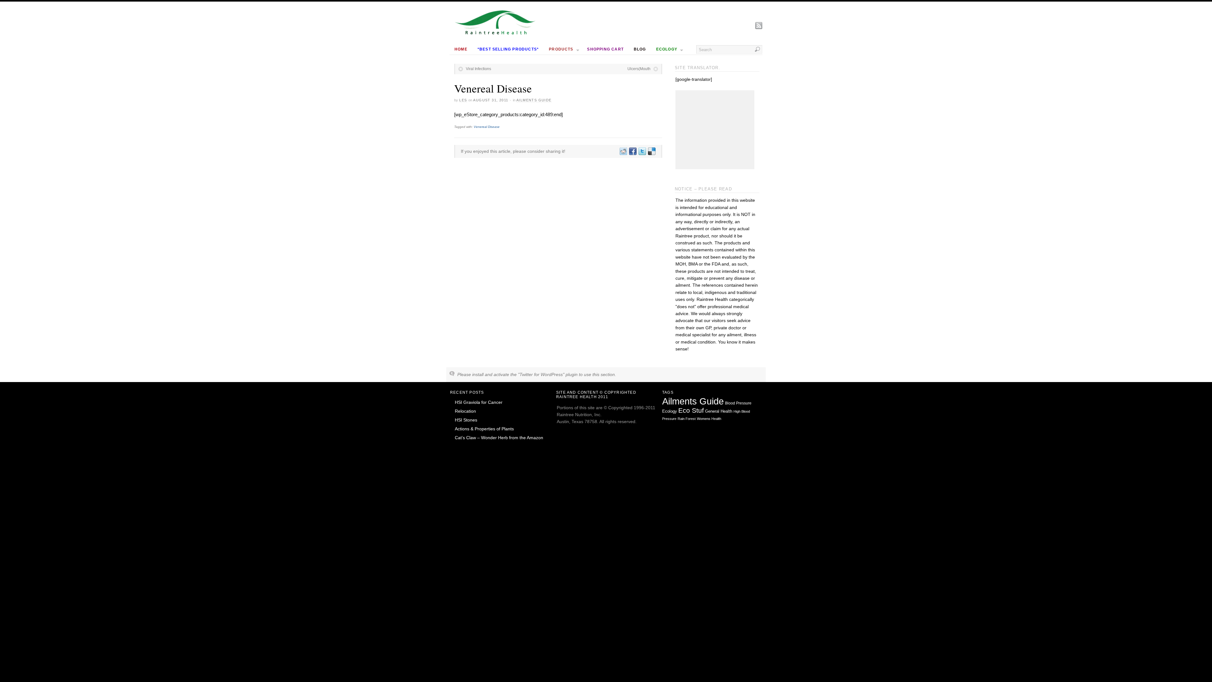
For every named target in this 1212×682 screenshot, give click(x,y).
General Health (718, 411)
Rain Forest (687, 419)
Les (463, 100)
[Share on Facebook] (632, 151)
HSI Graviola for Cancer (478, 402)
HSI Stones (466, 419)
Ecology (669, 411)
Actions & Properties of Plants (484, 428)
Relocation (465, 411)
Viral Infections (478, 69)
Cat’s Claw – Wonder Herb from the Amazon (499, 437)
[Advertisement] (714, 129)
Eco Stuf (691, 410)
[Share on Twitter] (642, 151)
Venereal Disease (487, 127)
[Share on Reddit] (623, 151)
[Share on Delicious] (651, 151)
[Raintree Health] (495, 32)
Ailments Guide (534, 100)
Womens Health (709, 419)
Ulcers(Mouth (639, 69)
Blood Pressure (738, 403)
